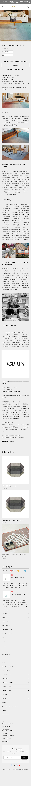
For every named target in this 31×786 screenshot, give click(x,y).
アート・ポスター (10, 674)
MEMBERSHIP (5, 729)
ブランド (4, 698)
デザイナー (4, 702)
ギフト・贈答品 (6, 625)
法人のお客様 (5, 741)
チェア (4, 642)
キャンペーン (5, 613)
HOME (3, 721)
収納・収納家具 (10, 654)
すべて (5, 570)
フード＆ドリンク (6, 690)
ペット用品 (4, 694)
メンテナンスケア (6, 686)
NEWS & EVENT (6, 726)
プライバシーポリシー (7, 769)
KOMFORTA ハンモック (8, 629)
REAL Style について (7, 723)
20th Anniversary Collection (10, 706)
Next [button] (29, 26)
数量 (3, 55)
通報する (12, 441)
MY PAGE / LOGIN (7, 730)
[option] (15, 25)
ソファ (6, 637)
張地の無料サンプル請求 (8, 735)
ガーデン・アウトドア (7, 666)
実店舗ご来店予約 (6, 738)
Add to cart (15, 65)
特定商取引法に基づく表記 (18, 769)
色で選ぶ (4, 710)
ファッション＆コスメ (7, 682)
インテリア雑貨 (10, 670)
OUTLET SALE (6, 621)
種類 (3, 51)
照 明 (3, 662)
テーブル (4, 646)
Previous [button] (1, 26)
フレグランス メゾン (7, 633)
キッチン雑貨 (10, 678)
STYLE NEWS (5, 715)
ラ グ (3, 658)
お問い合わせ (5, 733)
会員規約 (26, 769)
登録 (24, 757)
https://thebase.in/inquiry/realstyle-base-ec (13, 437)
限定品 (3, 617)
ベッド (3, 650)
